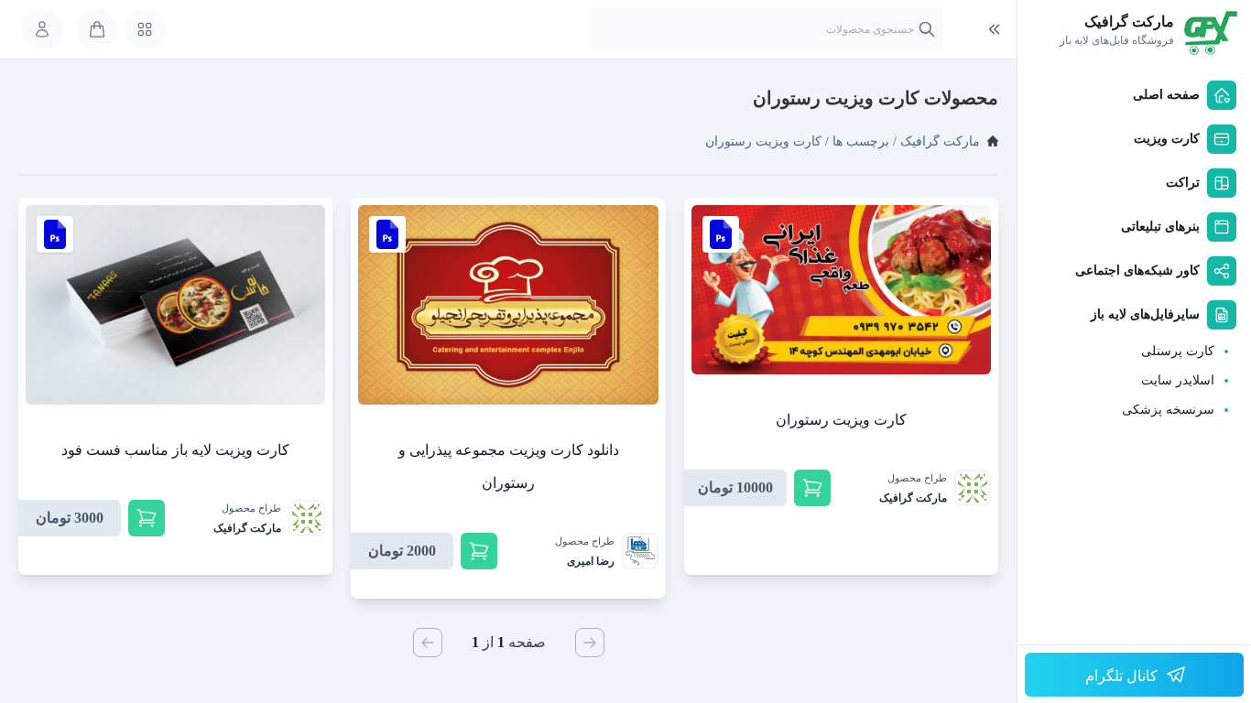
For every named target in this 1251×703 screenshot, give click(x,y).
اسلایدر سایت (1177, 380)
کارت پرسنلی (1177, 351)
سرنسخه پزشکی (1168, 409)
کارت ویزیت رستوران (841, 419)
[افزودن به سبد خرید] (812, 488)
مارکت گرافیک (940, 141)
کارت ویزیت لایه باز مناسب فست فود (175, 450)
